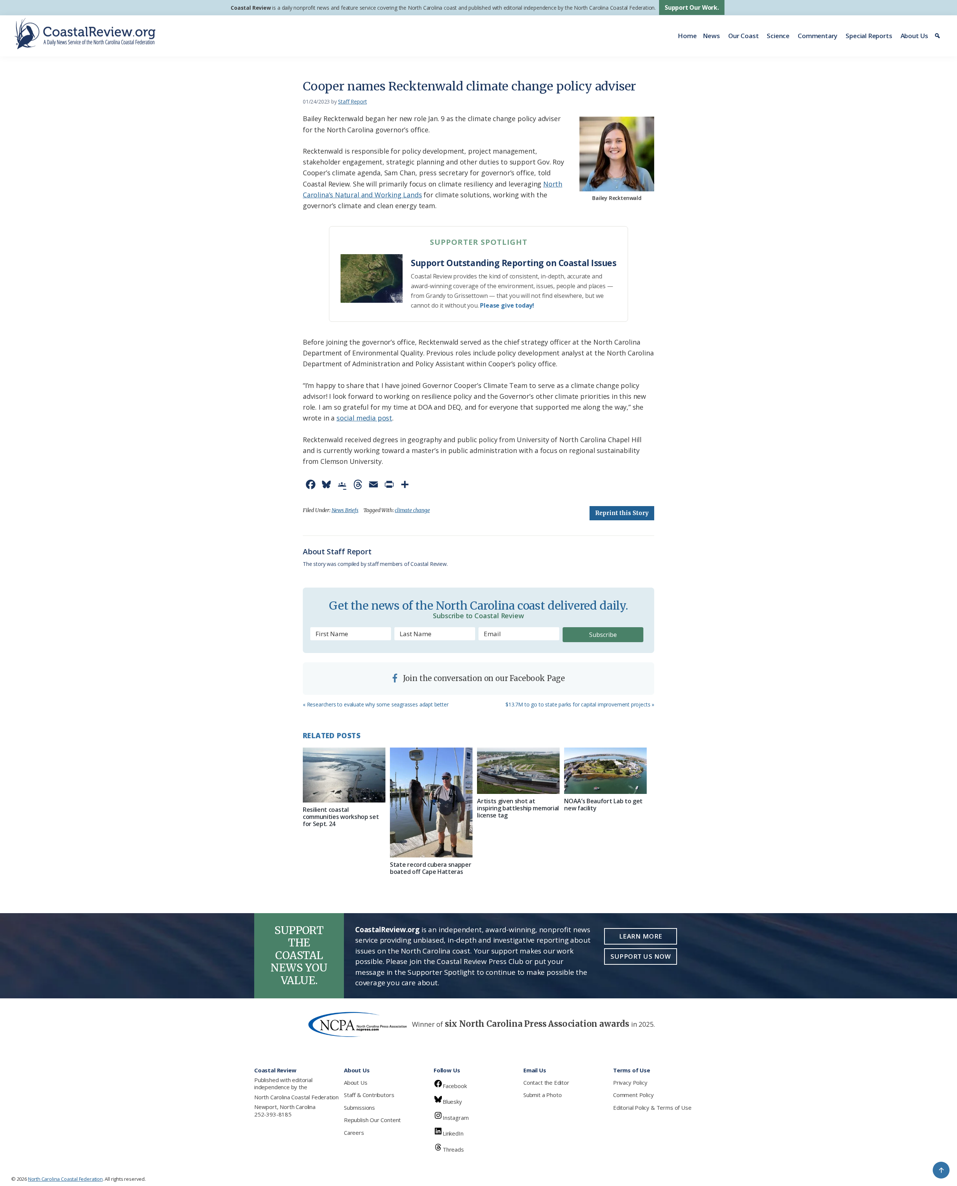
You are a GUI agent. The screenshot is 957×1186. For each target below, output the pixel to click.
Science (778, 35)
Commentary (817, 35)
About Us (915, 35)
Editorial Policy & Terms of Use (652, 1107)
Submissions (359, 1107)
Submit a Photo (542, 1095)
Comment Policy (633, 1095)
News (711, 35)
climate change (412, 510)
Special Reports (869, 35)
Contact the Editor (546, 1082)
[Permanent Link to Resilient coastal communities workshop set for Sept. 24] (344, 775)
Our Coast (743, 35)
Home (687, 35)
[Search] (938, 35)
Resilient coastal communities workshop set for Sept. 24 (341, 816)
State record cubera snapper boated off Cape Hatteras (430, 868)
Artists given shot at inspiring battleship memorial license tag (518, 808)
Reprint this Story (622, 513)
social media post (364, 417)
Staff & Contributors (369, 1095)
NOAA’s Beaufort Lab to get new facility (603, 804)
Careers (354, 1132)
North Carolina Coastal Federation (296, 1097)
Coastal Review (251, 7)
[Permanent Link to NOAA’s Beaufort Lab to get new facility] (605, 771)
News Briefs (345, 510)
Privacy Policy (630, 1082)
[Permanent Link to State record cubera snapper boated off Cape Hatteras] (431, 803)
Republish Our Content (372, 1120)
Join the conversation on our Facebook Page (483, 678)
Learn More (640, 936)
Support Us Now (640, 956)
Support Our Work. (692, 7)
